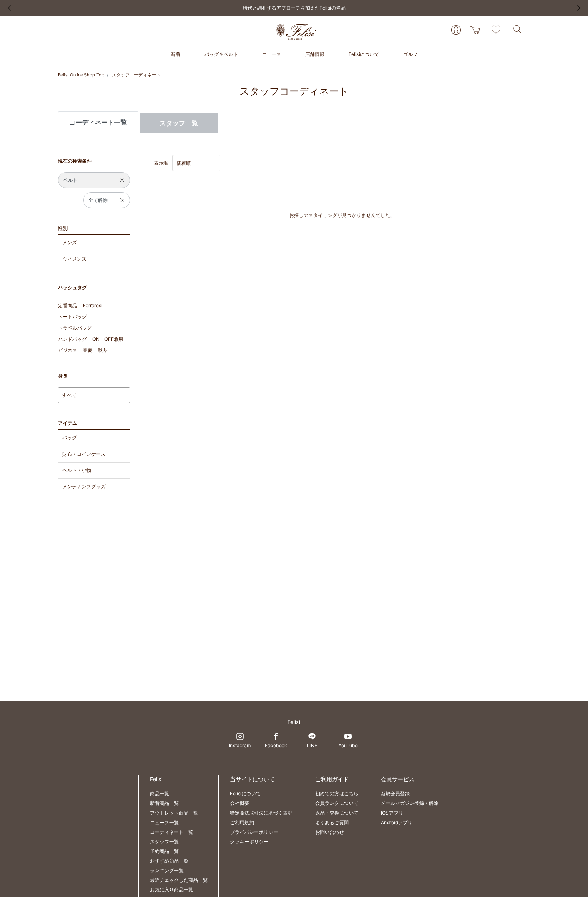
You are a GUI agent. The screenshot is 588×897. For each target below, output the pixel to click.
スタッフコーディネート (136, 75)
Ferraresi (92, 305)
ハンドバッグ (72, 339)
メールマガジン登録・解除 (409, 803)
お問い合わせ (329, 832)
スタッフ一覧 (179, 123)
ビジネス (67, 350)
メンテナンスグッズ (84, 486)
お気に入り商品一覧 (171, 890)
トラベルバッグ (75, 328)
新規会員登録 (395, 793)
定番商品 (67, 305)
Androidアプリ (396, 822)
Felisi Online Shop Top (81, 75)
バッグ (69, 437)
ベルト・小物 (76, 470)
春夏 (87, 350)
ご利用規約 (242, 822)
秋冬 (103, 350)
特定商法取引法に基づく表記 (261, 813)
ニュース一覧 (164, 822)
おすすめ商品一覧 (169, 861)
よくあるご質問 (332, 822)
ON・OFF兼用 (107, 339)
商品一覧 (159, 793)
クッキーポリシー (249, 842)
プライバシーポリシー (254, 832)
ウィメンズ (74, 259)
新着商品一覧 (164, 803)
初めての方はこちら (336, 793)
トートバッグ (72, 317)
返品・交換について (336, 813)
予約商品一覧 (164, 851)
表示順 (161, 163)
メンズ (69, 242)
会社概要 (239, 803)
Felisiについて (245, 793)
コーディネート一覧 (171, 832)
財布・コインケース (84, 454)
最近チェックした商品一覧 (179, 880)
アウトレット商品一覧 (174, 813)
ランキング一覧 (167, 870)
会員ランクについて (336, 803)
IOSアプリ (392, 813)
